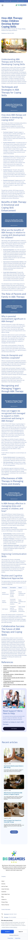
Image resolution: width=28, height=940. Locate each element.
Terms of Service (5, 904)
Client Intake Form (5, 894)
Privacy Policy (4, 902)
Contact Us (3, 899)
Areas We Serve (5, 889)
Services (3, 884)
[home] (21, 5)
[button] (7, 5)
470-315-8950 (21, 1)
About (2, 881)
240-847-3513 (14, 1)
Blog (2, 897)
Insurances (3, 891)
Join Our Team (4, 886)
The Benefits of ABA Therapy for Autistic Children (14, 665)
